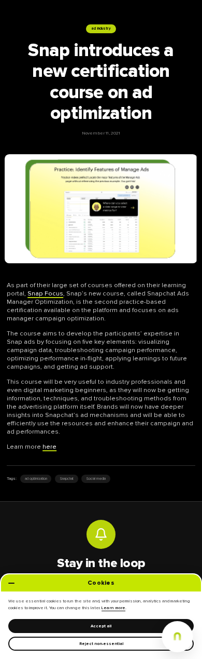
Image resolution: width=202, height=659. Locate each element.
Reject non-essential (101, 643)
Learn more (113, 608)
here (49, 447)
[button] (177, 636)
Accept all (101, 626)
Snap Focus (45, 294)
